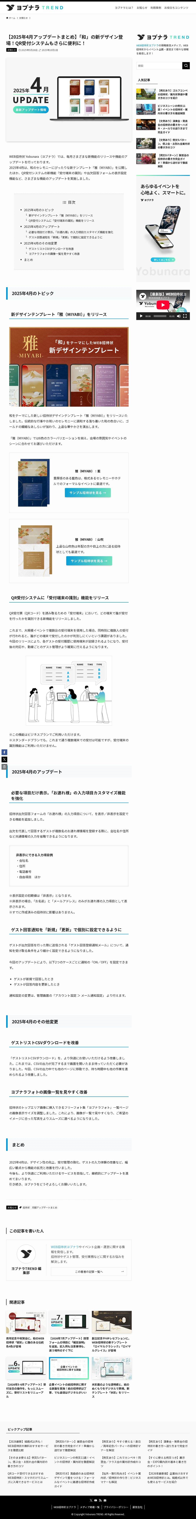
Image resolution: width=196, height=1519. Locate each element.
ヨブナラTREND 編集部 (26, 1270)
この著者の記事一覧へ (89, 1272)
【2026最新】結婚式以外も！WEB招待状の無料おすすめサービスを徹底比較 (28, 1446)
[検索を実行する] (186, 65)
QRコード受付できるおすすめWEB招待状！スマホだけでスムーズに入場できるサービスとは (28, 1478)
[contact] (105, 1500)
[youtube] (95, 1500)
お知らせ (11, 49)
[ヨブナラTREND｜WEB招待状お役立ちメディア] (34, 8)
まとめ (28, 259)
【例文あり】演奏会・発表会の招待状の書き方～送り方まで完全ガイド (167, 1446)
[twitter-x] (91, 1500)
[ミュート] (179, 316)
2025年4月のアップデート (42, 226)
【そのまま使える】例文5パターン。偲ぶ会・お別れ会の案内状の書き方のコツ (28, 1462)
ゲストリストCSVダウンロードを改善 (51, 249)
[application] (163, 305)
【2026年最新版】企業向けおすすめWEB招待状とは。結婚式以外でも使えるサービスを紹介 (167, 1478)
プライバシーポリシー (116, 1507)
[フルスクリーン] (185, 316)
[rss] (100, 1500)
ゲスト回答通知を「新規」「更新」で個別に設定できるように (65, 237)
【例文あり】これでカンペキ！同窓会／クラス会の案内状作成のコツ (121, 1462)
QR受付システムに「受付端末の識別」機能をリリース (61, 220)
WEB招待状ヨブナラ (65, 1246)
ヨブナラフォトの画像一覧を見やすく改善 (54, 254)
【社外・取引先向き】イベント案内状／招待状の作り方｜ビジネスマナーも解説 (121, 1478)
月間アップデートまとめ (44, 1207)
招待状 (26, 1207)
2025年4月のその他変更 (40, 243)
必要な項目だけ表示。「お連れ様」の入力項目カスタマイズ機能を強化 (71, 232)
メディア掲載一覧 (90, 1507)
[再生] (141, 316)
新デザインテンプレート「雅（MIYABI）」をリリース (61, 215)
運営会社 (137, 1507)
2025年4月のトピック (39, 210)
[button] (4, 752)
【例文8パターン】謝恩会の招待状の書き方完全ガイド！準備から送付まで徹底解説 (74, 1446)
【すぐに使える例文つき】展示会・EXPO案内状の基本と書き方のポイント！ (166, 1462)
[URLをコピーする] (4, 767)
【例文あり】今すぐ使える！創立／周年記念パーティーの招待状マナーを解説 (121, 1446)
